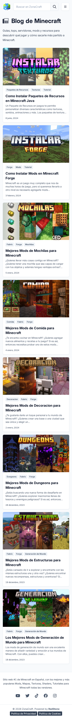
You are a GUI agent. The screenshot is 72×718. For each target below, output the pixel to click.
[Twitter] (27, 695)
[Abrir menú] (65, 7)
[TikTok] (36, 695)
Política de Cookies (50, 713)
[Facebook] (45, 695)
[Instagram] (55, 695)
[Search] (54, 7)
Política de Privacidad (23, 713)
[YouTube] (17, 695)
